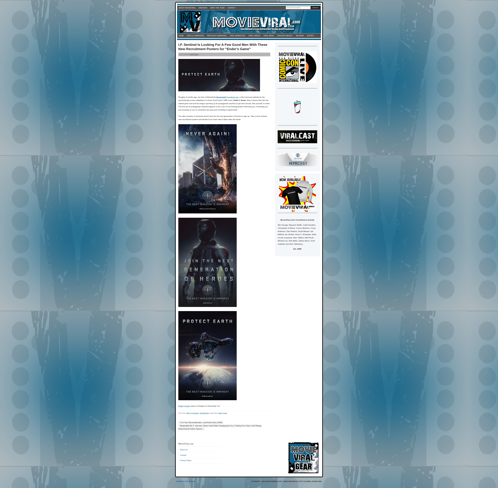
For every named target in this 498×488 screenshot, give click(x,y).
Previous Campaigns (217, 36)
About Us (184, 450)
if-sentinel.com (232, 97)
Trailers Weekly (285, 36)
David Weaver (194, 54)
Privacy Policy (185, 460)
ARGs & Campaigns (195, 36)
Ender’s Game (184, 406)
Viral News (268, 36)
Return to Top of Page (185, 481)
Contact (232, 8)
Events (310, 36)
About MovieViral (187, 8)
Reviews (300, 36)
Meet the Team (217, 8)
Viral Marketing (237, 36)
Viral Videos (254, 36)
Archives (203, 8)
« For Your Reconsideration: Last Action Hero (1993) (200, 422)
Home (181, 36)
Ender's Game (222, 413)
